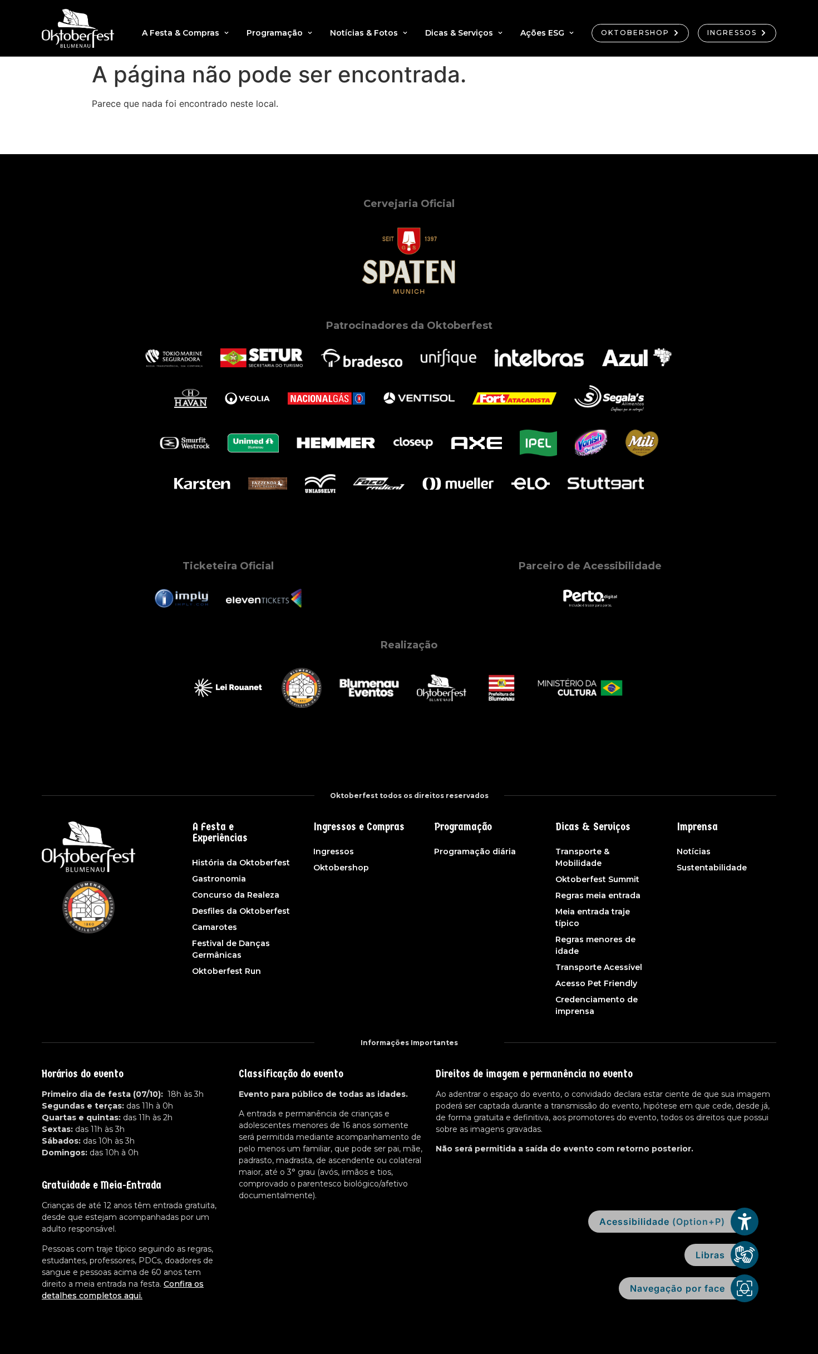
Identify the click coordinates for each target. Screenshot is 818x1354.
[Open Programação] (310, 33)
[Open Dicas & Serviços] (500, 33)
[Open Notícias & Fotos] (405, 33)
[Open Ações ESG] (571, 33)
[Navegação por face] (744, 1288)
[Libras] (744, 1255)
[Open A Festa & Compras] (226, 33)
